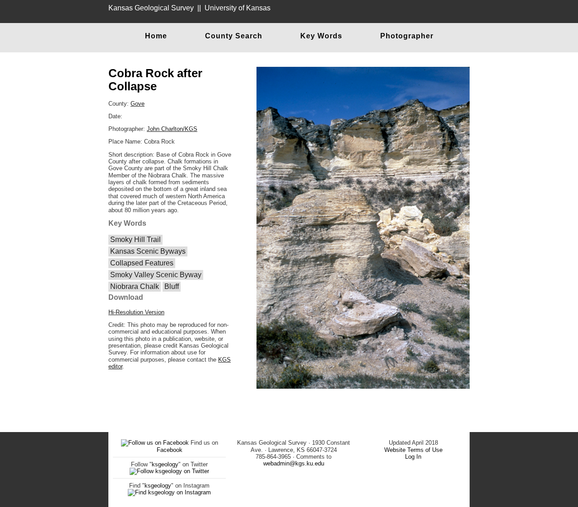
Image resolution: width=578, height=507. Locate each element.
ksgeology (165, 464)
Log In (413, 456)
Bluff (171, 286)
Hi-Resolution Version (136, 312)
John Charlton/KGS (172, 129)
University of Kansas (237, 8)
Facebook (169, 450)
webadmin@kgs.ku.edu (293, 463)
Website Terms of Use (413, 450)
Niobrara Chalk (134, 286)
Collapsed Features (141, 263)
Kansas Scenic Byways (148, 251)
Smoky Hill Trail (135, 239)
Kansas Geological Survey (151, 8)
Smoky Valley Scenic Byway (155, 275)
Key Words (321, 36)
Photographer (407, 36)
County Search (233, 36)
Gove (137, 103)
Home (156, 36)
